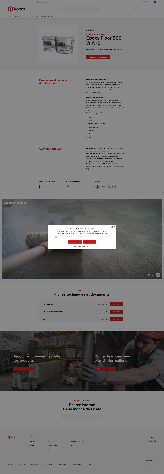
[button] (82, 246)
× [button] (114, 226)
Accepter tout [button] (74, 242)
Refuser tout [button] (90, 242)
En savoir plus (103, 233)
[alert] (82, 237)
